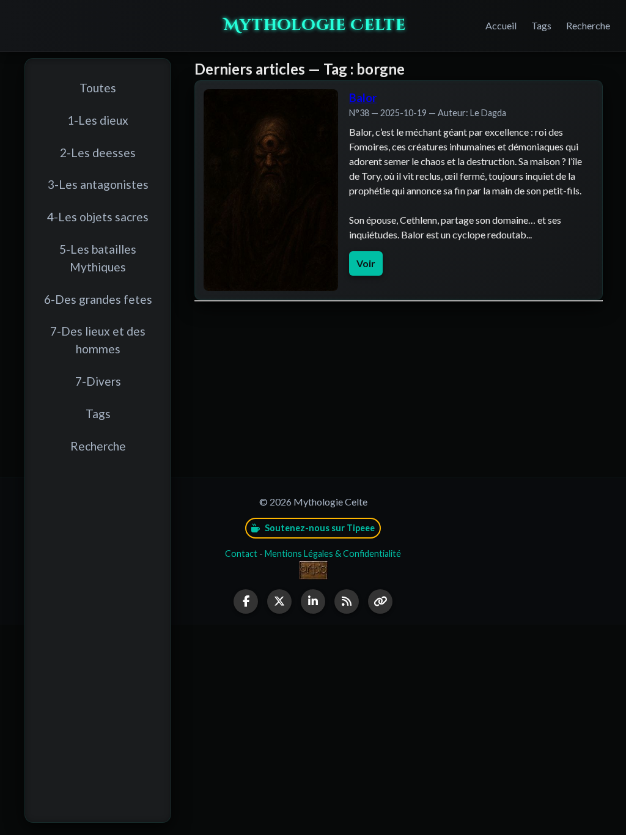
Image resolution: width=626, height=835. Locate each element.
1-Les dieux (97, 120)
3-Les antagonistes (98, 184)
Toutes (97, 88)
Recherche (588, 25)
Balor (363, 98)
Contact (241, 553)
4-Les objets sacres (98, 217)
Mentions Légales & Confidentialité (333, 553)
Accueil (501, 25)
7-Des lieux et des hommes (97, 340)
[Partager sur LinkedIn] (313, 601)
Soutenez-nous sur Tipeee (319, 528)
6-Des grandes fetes (98, 299)
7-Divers (98, 381)
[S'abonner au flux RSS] (346, 601)
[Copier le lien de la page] (380, 601)
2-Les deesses (98, 152)
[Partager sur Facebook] (246, 601)
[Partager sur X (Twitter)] (279, 601)
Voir (365, 263)
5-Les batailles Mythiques (97, 258)
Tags (541, 25)
